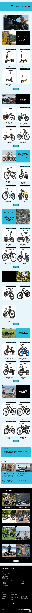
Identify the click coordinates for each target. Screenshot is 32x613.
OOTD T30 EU (9, 65)
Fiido (21, 579)
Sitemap (12, 578)
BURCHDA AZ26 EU (9, 201)
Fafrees (22, 577)
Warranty (3, 598)
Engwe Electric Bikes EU (22, 507)
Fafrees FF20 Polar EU (9, 244)
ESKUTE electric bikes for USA (8, 558)
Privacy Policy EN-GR (14, 597)
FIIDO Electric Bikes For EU (8, 507)
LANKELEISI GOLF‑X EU (23, 377)
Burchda (22, 570)
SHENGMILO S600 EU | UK (9, 320)
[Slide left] (14, 486)
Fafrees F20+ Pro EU (23, 263)
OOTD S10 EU (23, 65)
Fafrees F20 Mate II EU (23, 244)
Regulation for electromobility (13, 574)
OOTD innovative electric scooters (22, 558)
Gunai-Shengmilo (23, 581)
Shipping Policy (4, 594)
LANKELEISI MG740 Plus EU (23, 358)
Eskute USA (22, 575)
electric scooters (23, 38)
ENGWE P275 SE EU (23, 142)
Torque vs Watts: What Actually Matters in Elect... (23, 473)
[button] (2, 7)
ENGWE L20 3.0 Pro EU (9, 142)
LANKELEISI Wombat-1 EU (9, 377)
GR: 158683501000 (5, 578)
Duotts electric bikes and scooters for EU (23, 541)
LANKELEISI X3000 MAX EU (9, 358)
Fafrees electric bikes (9, 212)
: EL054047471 (6, 580)
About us (12, 570)
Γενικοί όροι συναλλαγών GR (15, 595)
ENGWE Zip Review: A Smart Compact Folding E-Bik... (8, 473)
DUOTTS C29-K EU (23, 437)
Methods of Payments (5, 592)
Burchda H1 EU (23, 201)
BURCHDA (20, 153)
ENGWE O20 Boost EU (9, 122)
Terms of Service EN (14, 592)
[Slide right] (18, 486)
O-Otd (22, 585)
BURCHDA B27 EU (8, 181)
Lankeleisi (22, 583)
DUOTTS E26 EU (9, 437)
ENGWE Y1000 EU (8, 84)
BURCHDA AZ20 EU (23, 182)
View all (16, 88)
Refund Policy (4, 596)
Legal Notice (13, 599)
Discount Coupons (14, 580)
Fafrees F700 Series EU (8, 263)
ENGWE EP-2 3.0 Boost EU (23, 123)
